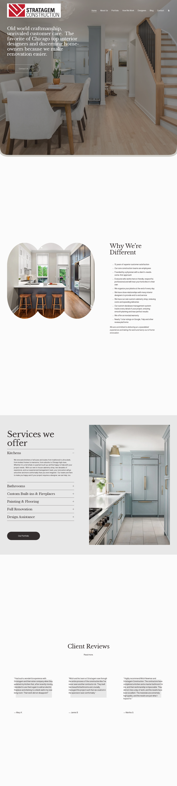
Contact (160, 11)
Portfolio (115, 11)
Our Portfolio (23, 536)
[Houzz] (168, 10)
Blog (152, 11)
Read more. (88, 655)
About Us (104, 11)
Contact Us (23, 69)
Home (94, 11)
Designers (142, 11)
